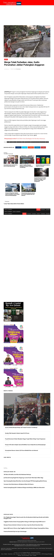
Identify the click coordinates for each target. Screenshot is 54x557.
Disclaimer (18, 554)
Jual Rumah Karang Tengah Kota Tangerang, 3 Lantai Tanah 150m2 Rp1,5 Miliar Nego (23, 477)
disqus (38, 209)
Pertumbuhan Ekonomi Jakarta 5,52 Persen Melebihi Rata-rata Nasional (28, 194)
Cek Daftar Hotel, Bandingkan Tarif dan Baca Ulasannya (24, 138)
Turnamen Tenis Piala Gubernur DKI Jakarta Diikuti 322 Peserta (19, 484)
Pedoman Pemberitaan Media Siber (34, 554)
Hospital (34, 555)
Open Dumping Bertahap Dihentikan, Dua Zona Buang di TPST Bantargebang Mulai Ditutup (25, 481)
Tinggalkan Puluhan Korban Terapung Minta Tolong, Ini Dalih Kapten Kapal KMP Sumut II (24, 521)
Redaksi (5, 554)
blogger (48, 209)
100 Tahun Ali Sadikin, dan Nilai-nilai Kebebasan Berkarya (17, 474)
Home (2, 554)
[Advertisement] (27, 15)
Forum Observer (24, 554)
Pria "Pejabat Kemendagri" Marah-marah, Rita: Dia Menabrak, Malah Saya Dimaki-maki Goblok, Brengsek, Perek (26, 518)
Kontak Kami (10, 554)
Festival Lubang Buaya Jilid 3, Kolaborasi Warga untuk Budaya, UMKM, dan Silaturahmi (24, 487)
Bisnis (31, 555)
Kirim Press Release (26, 555)
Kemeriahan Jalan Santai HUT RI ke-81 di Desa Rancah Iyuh (10, 165)
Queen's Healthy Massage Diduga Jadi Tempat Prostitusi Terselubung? (26, 166)
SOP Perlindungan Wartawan (47, 554)
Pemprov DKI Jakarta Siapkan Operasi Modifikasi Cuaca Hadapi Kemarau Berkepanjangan (12, 194)
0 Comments (18, 69)
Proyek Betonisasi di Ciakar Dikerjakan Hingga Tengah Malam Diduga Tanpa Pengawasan (40, 179)
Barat (6, 59)
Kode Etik (19, 555)
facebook (43, 209)
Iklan (14, 554)
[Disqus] (27, 231)
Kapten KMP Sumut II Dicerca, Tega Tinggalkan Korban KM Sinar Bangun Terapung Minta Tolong (26, 528)
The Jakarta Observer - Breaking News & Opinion (31, 552)
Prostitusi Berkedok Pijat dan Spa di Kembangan (15, 531)
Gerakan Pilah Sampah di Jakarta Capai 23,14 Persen (43, 165)
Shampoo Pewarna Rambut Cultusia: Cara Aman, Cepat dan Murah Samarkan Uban (23, 525)
